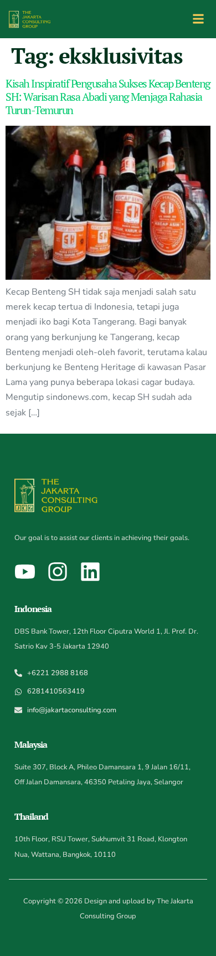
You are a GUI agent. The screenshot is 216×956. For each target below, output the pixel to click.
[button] (198, 19)
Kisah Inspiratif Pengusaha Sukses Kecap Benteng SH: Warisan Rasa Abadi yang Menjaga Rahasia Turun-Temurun (108, 96)
